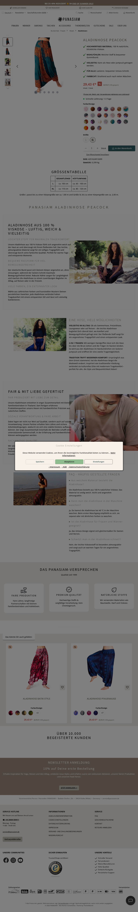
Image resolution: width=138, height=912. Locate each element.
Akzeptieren (69, 462)
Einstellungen (98, 462)
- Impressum (55, 467)
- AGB (64, 467)
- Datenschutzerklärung (78, 467)
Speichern (40, 462)
